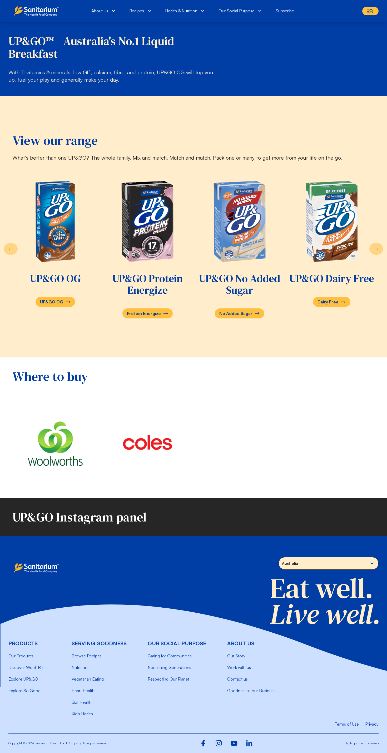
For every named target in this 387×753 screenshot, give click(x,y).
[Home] (37, 11)
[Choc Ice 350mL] (55, 221)
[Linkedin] (249, 743)
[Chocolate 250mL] (332, 221)
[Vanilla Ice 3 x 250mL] (239, 221)
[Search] (370, 11)
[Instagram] (218, 743)
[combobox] (329, 563)
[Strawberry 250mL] (147, 221)
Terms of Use (347, 724)
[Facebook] (203, 743)
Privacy (372, 724)
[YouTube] (234, 743)
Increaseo (372, 743)
